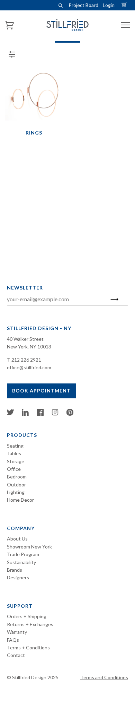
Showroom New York (29, 547)
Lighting (16, 492)
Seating (15, 446)
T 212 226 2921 (24, 360)
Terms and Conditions (104, 677)
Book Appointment (41, 391)
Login (109, 5)
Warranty (17, 632)
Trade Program (23, 554)
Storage (15, 461)
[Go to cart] (125, 5)
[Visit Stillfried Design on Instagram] (55, 414)
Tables (14, 453)
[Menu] (125, 25)
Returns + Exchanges (30, 624)
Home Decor (20, 500)
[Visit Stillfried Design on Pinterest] (69, 414)
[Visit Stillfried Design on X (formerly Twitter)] (10, 414)
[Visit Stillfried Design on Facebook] (40, 414)
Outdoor (16, 484)
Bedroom (17, 476)
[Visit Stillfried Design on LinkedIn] (25, 414)
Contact (16, 655)
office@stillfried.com (29, 367)
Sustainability (21, 562)
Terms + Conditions (28, 647)
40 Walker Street (25, 339)
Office (14, 469)
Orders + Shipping (26, 616)
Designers (18, 577)
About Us (17, 539)
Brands (14, 570)
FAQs (13, 640)
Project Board (83, 5)
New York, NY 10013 (29, 346)
